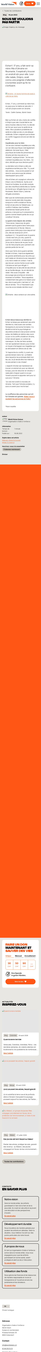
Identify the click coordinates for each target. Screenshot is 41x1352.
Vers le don (19, 981)
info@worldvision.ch (9, 1345)
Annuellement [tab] (30, 956)
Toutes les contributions (12, 11)
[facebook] (6, 457)
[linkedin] (9, 457)
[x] (14, 457)
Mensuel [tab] (18, 956)
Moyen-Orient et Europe (11, 440)
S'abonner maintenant (12, 449)
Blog (4, 15)
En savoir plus (10, 1216)
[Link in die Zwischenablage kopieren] (3, 457)
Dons (28, 3)
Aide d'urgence (8, 442)
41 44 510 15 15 (7, 1348)
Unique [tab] (8, 956)
